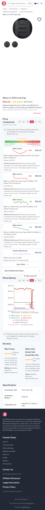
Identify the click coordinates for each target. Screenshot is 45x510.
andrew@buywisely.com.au (12, 474)
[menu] (41, 3)
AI (30, 3)
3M (28, 122)
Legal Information (11, 483)
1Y (35, 122)
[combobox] (20, 3)
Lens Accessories (26, 12)
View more (37, 113)
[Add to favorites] (39, 19)
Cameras (24, 9)
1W (20, 122)
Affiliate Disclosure (11, 478)
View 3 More (20, 264)
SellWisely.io (26, 507)
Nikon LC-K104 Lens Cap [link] (11, 14)
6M (32, 122)
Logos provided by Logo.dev (12, 491)
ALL (39, 122)
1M (23, 122)
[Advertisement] (22, 73)
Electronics (14, 9)
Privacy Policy (9, 487)
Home (5, 9)
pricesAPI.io (29, 503)
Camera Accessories (10, 12)
